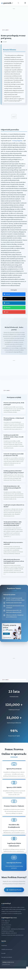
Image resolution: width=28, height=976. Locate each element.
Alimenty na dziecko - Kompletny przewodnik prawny (14, 616)
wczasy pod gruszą (17, 140)
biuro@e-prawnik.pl (6, 957)
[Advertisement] (14, 19)
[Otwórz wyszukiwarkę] (18, 3)
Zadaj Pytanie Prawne (15, 890)
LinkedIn (8, 303)
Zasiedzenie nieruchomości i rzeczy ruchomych (15, 606)
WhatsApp (8, 307)
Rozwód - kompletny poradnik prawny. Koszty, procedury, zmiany (15, 599)
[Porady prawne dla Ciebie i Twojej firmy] (11, 638)
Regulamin (4, 945)
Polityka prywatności (6, 949)
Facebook (8, 294)
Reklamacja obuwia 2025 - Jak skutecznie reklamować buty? (13, 611)
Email (7, 312)
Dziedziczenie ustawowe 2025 (14, 602)
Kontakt (3, 953)
